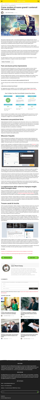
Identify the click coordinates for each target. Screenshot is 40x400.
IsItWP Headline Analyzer (32, 89)
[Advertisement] (20, 350)
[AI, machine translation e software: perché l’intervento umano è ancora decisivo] (30, 304)
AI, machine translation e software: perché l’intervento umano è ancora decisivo (29, 313)
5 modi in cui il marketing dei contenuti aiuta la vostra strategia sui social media (17, 251)
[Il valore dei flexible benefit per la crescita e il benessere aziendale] (10, 304)
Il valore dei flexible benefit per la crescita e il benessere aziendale (8, 313)
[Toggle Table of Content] (12, 62)
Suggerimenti (12, 5)
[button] (1, 1)
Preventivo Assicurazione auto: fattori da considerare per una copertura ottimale (29, 335)
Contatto (3, 396)
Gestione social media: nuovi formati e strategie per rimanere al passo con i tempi (9, 335)
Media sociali (4, 5)
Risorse (22, 311)
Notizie (2, 311)
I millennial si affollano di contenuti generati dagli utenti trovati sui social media (16, 253)
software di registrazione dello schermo (26, 193)
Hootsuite (34, 144)
